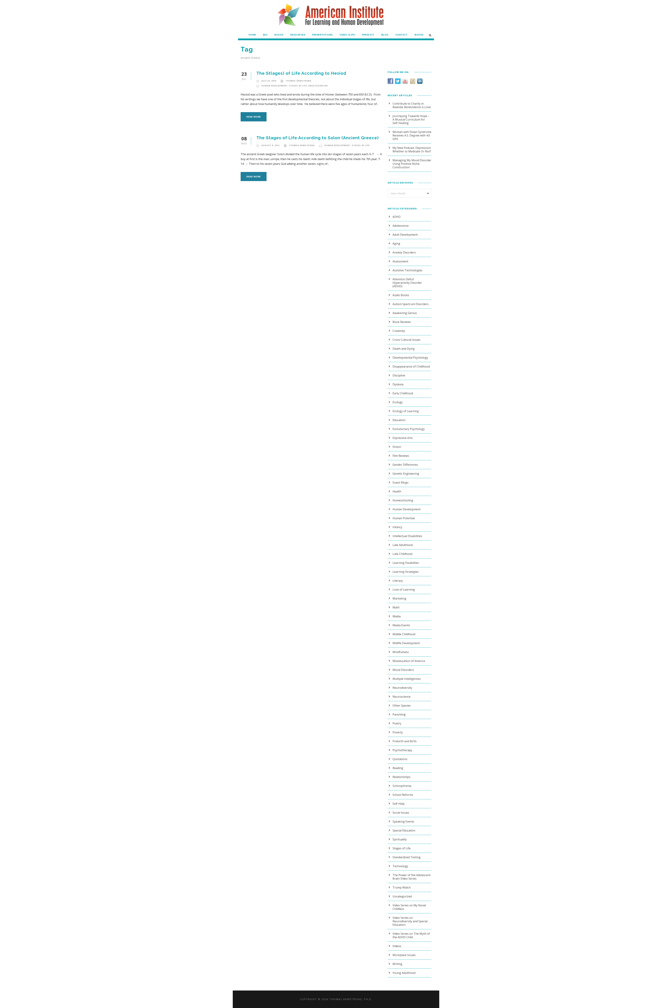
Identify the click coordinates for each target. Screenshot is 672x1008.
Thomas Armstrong (299, 80)
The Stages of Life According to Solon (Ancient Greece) (317, 137)
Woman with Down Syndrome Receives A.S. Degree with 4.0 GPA (412, 135)
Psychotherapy (402, 750)
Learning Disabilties (406, 563)
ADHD (397, 217)
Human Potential (404, 518)
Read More (253, 116)
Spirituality (400, 839)
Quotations (400, 759)
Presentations (322, 34)
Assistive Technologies (407, 270)
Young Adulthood (404, 973)
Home (252, 34)
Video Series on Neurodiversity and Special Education (410, 921)
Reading (398, 768)
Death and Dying (404, 349)
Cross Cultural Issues (406, 340)
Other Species (402, 705)
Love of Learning (404, 589)
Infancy (397, 527)
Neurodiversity (402, 688)
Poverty (398, 732)
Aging (396, 243)
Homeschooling (403, 500)
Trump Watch (402, 887)
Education (399, 420)
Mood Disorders (403, 670)
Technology (400, 866)
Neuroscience (402, 697)
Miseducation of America (409, 661)
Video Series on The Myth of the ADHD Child (411, 935)
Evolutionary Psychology (409, 429)
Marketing (399, 598)
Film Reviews (401, 456)
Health (397, 491)
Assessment (400, 261)
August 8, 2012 (270, 145)
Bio (265, 34)
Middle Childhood (404, 634)
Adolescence (401, 226)
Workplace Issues (404, 955)
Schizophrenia (402, 786)
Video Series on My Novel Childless (409, 907)
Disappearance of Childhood (411, 366)
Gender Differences (405, 465)
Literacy (398, 581)
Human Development (274, 85)
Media (397, 616)
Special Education (404, 830)
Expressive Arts (403, 438)
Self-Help (399, 804)
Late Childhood (402, 554)
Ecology (398, 402)
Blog (384, 34)
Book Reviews (402, 322)
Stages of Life (298, 85)
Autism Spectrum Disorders (411, 304)
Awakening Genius (405, 313)
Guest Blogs (400, 482)
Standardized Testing (407, 857)
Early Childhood (403, 393)
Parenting (399, 714)
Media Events (401, 625)
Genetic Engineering (406, 473)
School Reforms (403, 795)
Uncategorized (318, 85)
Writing (397, 964)
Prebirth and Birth (404, 741)
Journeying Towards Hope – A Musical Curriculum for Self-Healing (411, 119)
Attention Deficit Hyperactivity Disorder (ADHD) (407, 282)
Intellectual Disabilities (407, 536)
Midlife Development (406, 643)
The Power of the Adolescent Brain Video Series (411, 876)
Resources (297, 34)
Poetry (397, 723)
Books (278, 34)
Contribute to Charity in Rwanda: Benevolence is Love (412, 105)
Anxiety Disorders (404, 252)
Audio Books (401, 295)
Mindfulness (401, 652)
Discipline (399, 375)
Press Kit (368, 34)
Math (396, 607)
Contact (401, 34)
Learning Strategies (406, 572)
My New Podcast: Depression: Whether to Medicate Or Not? (412, 149)
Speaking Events (403, 821)
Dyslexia (398, 384)
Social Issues (401, 813)
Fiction (397, 447)
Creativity (399, 331)
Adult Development (405, 235)
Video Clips (347, 34)
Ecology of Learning (406, 411)
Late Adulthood (403, 545)
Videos (397, 946)
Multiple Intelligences (407, 679)
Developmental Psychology (410, 358)
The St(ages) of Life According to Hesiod (301, 73)
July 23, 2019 (268, 80)
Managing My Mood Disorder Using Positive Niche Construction (412, 163)
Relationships (401, 777)
